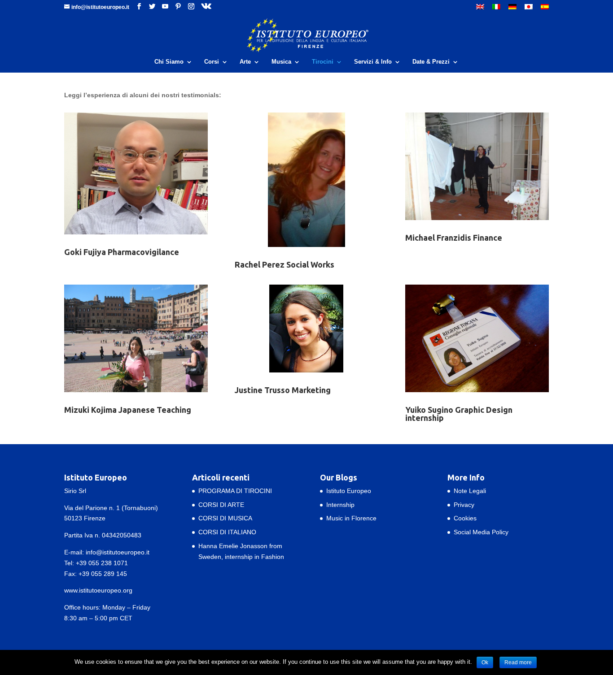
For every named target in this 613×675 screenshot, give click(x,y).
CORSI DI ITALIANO (227, 532)
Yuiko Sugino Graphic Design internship (458, 413)
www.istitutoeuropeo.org (98, 590)
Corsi (211, 62)
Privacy (464, 504)
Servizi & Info (373, 62)
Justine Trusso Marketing (283, 389)
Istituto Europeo (348, 490)
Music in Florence (351, 518)
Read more (518, 662)
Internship (340, 504)
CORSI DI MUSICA (225, 518)
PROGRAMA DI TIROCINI (235, 490)
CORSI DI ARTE (221, 504)
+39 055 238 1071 (102, 563)
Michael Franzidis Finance (453, 237)
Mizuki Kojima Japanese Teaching (127, 409)
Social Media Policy (481, 532)
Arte (245, 62)
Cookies (465, 518)
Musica (281, 62)
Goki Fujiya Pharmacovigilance (121, 251)
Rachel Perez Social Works (284, 264)
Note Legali (470, 490)
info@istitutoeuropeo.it (117, 552)
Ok (485, 662)
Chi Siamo (169, 62)
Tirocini (322, 62)
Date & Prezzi (431, 62)
